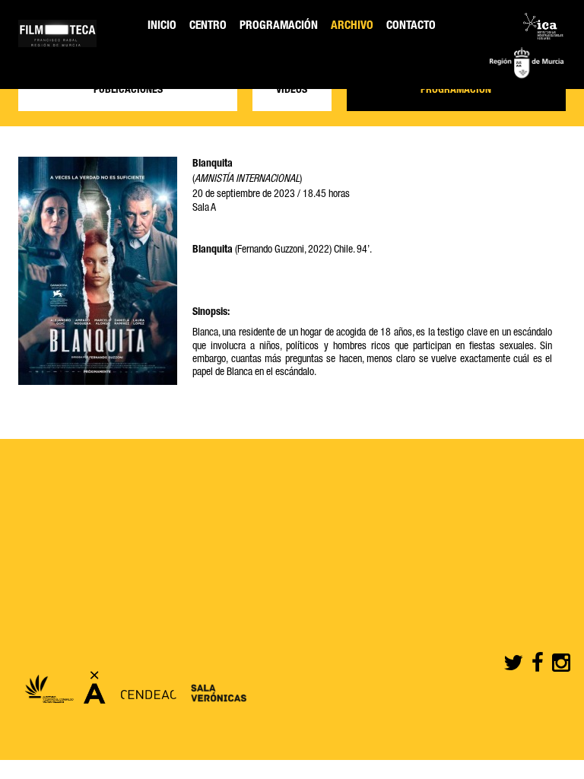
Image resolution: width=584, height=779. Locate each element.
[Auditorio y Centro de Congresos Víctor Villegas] (48, 692)
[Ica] (543, 27)
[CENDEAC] (144, 692)
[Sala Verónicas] (215, 692)
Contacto (411, 26)
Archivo (352, 26)
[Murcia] (526, 64)
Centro (208, 26)
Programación (279, 26)
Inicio (162, 26)
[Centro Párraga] (94, 692)
